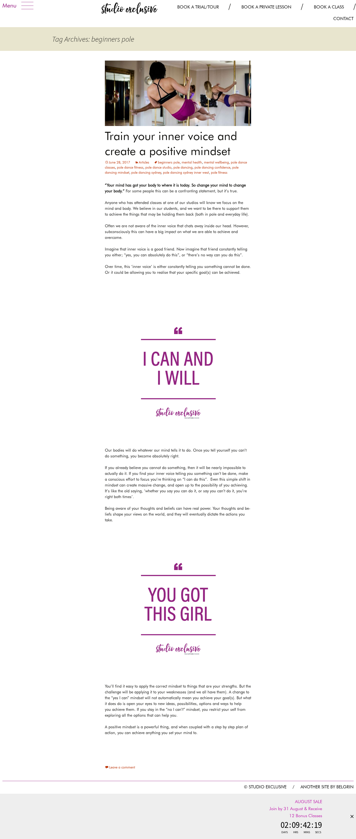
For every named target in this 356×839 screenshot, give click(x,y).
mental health (192, 162)
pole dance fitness (130, 167)
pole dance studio (158, 167)
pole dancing (183, 167)
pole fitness (219, 172)
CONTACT (343, 18)
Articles (144, 162)
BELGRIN (345, 786)
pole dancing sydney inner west (186, 172)
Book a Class (329, 6)
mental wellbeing (216, 162)
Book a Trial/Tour (198, 6)
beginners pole (169, 162)
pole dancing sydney (146, 172)
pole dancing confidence (212, 167)
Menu (9, 5)
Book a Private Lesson (266, 6)
